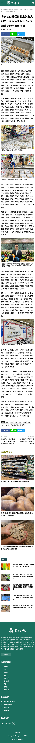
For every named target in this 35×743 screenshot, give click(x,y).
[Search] (33, 3)
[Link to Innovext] (20, 739)
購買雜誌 (6, 710)
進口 (11, 422)
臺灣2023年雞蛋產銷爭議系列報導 (15, 425)
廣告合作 (6, 707)
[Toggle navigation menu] (3, 3)
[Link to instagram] (9, 723)
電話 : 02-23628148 (9, 702)
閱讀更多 (6, 654)
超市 (24, 422)
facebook (6, 34)
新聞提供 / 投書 (8, 704)
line (15, 34)
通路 (20, 422)
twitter (22, 34)
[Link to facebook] (2, 723)
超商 (3, 425)
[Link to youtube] (6, 723)
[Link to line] (13, 723)
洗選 (16, 422)
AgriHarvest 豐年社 (22, 736)
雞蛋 (7, 422)
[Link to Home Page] (17, 3)
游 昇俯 (3, 29)
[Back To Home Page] (17, 630)
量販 (29, 422)
